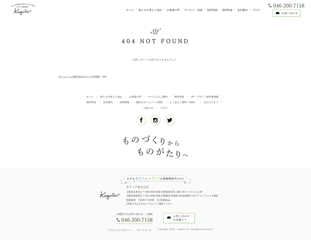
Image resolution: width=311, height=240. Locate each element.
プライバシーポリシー (120, 230)
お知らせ (148, 107)
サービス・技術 (193, 10)
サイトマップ (144, 230)
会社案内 (242, 10)
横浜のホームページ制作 (149, 102)
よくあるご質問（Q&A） (183, 102)
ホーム (130, 10)
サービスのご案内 (157, 96)
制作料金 (227, 10)
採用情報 (124, 102)
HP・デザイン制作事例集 (205, 96)
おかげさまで (211, 102)
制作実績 (212, 10)
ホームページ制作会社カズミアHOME (79, 76)
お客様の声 (173, 10)
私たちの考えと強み (150, 10)
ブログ (256, 10)
